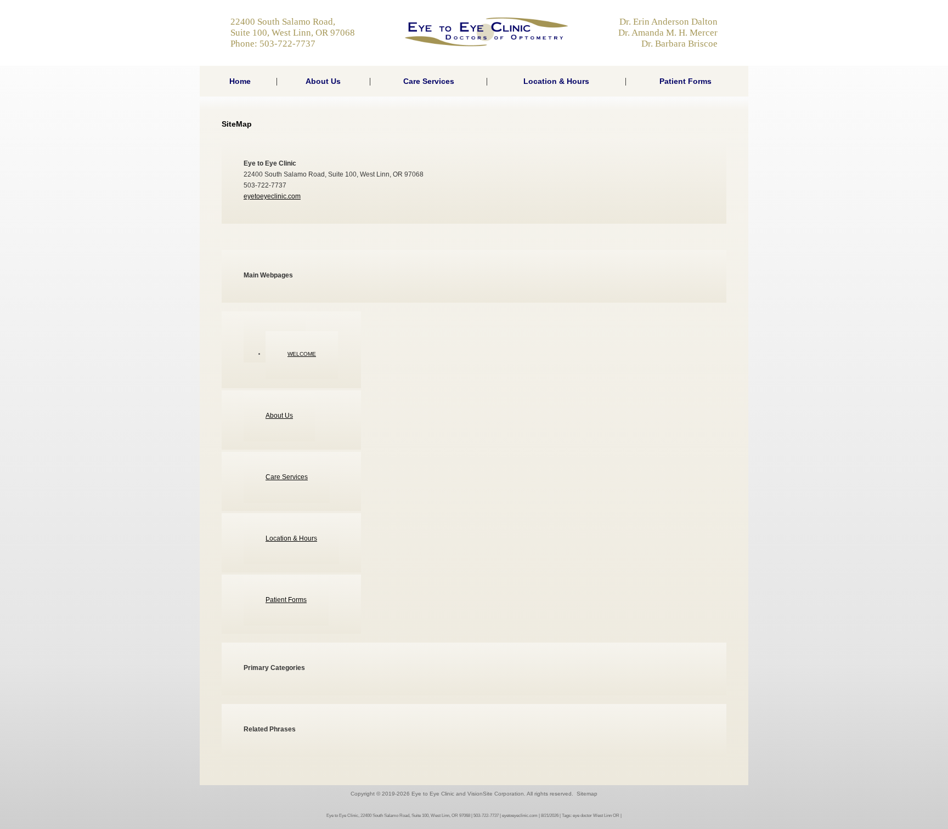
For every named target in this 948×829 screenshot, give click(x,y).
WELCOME (301, 354)
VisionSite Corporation (495, 794)
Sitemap (587, 794)
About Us (323, 81)
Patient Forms (685, 81)
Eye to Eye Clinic (432, 794)
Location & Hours (556, 81)
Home (240, 81)
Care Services (428, 81)
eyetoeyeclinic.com (272, 196)
